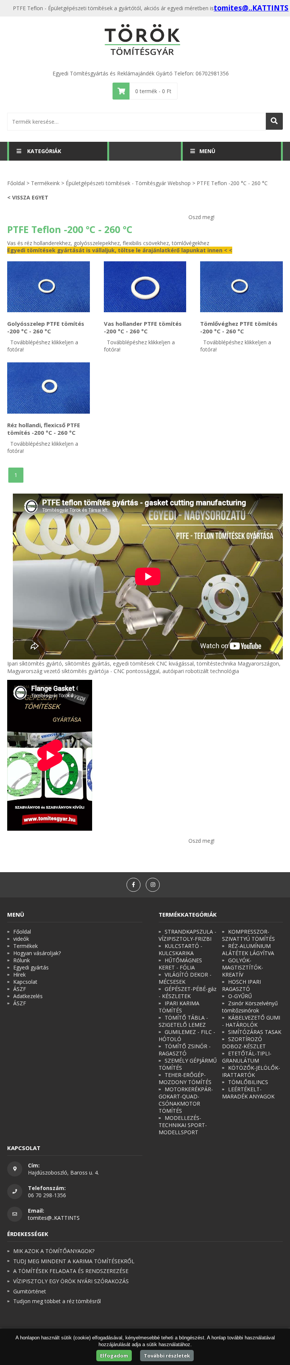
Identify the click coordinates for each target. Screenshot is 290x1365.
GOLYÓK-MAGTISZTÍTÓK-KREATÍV (242, 967)
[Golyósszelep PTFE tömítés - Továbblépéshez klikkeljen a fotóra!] (48, 287)
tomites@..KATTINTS (251, 8)
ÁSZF (19, 988)
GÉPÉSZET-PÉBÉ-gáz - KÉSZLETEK (187, 992)
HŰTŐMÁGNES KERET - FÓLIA (180, 964)
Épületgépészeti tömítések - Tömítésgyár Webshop (128, 183)
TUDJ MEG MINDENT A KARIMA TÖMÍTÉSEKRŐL (73, 1261)
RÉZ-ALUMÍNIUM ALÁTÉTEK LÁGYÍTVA (248, 949)
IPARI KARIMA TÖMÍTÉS (179, 1007)
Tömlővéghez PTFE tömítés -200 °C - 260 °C (239, 327)
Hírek (19, 974)
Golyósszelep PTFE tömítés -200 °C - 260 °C (45, 327)
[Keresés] (274, 121)
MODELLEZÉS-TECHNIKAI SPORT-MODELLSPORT (183, 1125)
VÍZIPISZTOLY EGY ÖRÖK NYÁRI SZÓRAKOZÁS (71, 1281)
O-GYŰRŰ (240, 996)
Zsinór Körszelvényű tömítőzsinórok (250, 1007)
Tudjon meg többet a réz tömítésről (57, 1301)
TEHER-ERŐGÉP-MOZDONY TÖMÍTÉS (185, 1078)
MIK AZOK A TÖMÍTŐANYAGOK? (53, 1251)
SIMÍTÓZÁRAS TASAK (254, 1031)
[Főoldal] (145, 40)
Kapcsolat (25, 981)
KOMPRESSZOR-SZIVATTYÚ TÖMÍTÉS (248, 935)
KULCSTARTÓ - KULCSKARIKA (180, 949)
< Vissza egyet (27, 197)
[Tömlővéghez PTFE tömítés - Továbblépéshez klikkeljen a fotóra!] (241, 287)
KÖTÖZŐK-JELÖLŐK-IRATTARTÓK (251, 1071)
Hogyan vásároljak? (37, 953)
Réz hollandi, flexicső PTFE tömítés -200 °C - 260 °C (43, 428)
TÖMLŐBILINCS (248, 1082)
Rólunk (21, 960)
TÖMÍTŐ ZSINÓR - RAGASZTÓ (185, 1050)
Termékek (25, 945)
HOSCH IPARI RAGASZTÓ (241, 985)
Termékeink (45, 183)
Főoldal (16, 183)
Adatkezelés (28, 996)
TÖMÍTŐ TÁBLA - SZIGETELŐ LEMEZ (183, 1021)
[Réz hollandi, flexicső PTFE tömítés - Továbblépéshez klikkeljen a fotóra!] (48, 388)
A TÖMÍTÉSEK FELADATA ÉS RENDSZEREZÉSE (70, 1271)
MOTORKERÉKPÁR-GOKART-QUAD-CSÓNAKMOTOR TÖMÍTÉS (186, 1100)
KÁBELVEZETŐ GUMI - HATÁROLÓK (251, 1021)
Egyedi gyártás (31, 967)
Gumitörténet (29, 1291)
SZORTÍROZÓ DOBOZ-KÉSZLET (244, 1042)
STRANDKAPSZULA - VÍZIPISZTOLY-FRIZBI (187, 935)
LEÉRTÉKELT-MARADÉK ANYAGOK (248, 1093)
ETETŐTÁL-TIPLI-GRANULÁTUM (246, 1057)
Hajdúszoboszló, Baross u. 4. (63, 1172)
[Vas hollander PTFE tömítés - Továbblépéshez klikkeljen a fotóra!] (145, 287)
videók (21, 938)
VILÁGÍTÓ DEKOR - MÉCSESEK (185, 978)
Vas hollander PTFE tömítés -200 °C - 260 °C (143, 327)
